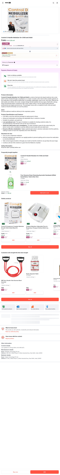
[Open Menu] (2, 2)
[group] (30, 20)
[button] (30, 48)
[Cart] (57, 2)
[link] (8, 3)
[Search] (53, 2)
